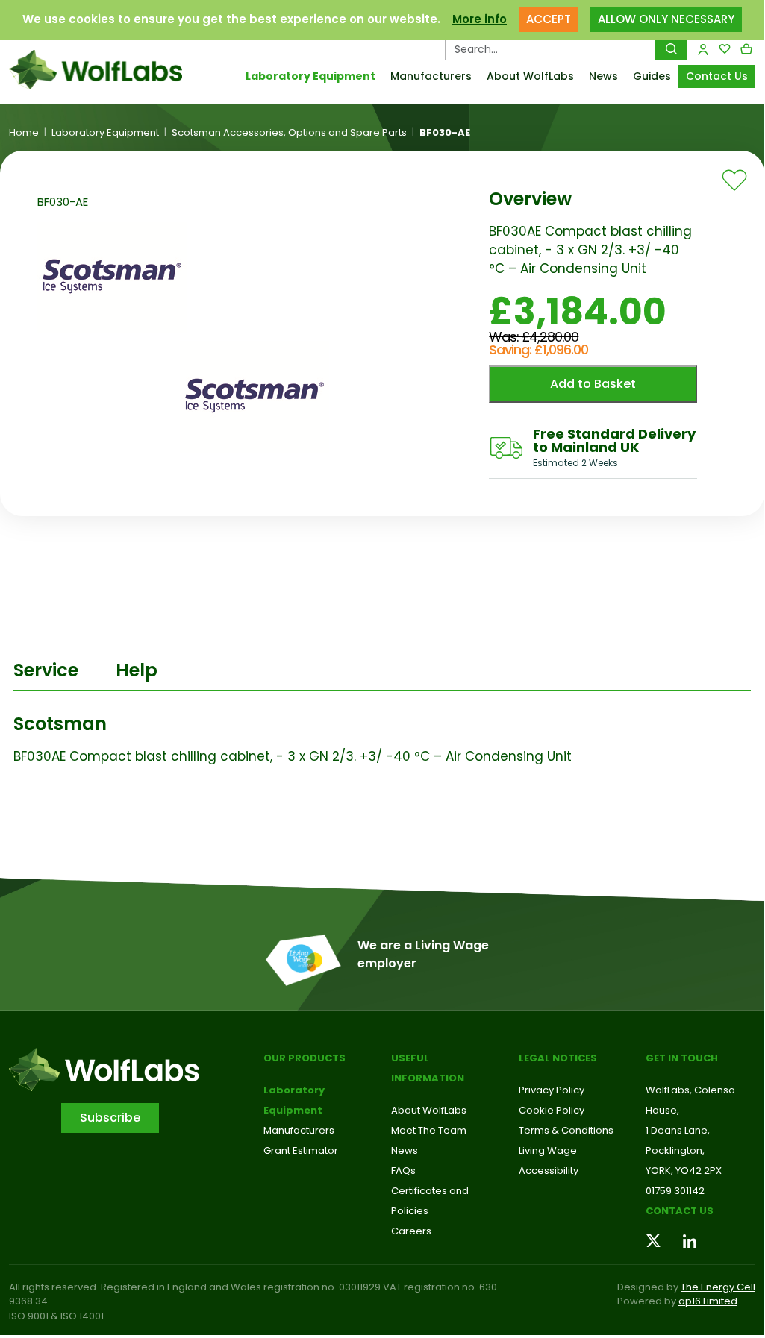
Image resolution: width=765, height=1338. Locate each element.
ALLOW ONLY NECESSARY (666, 19)
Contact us (680, 1211)
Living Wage (548, 1150)
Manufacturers (431, 76)
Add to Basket (593, 383)
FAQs (403, 1170)
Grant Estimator (300, 1150)
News (603, 76)
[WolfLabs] (95, 69)
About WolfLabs (530, 76)
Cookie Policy (551, 1110)
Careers (411, 1231)
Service (45, 670)
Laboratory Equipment (310, 76)
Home (24, 133)
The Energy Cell (718, 1287)
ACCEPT (548, 19)
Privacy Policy (551, 1090)
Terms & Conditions (566, 1130)
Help (136, 670)
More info (479, 19)
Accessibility (548, 1170)
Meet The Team (428, 1130)
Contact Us (717, 76)
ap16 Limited (707, 1301)
